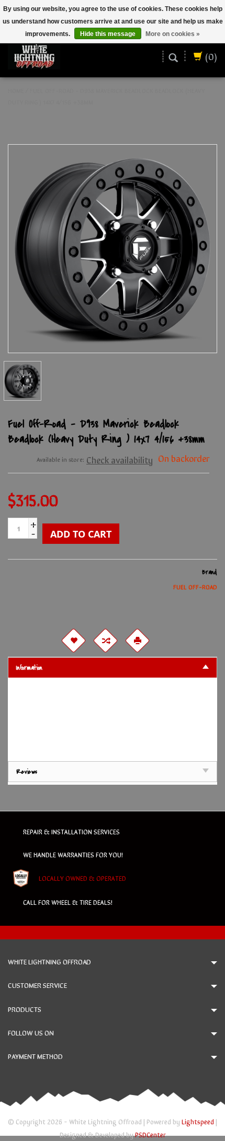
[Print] (137, 640)
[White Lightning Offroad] (34, 55)
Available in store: (60, 459)
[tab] (112, 667)
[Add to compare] (105, 640)
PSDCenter (150, 1134)
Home (16, 90)
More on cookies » (172, 34)
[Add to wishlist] (73, 640)
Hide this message (108, 34)
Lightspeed (198, 1121)
